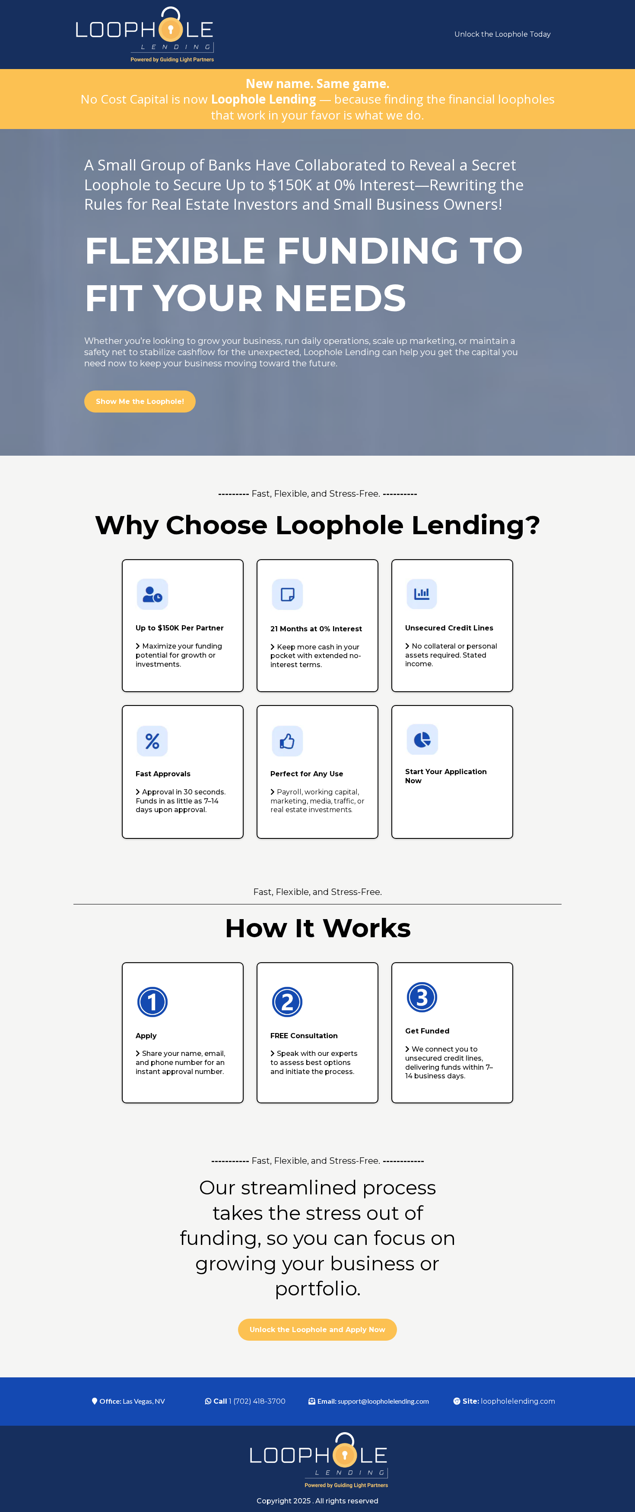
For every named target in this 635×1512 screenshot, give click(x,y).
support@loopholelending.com (383, 1401)
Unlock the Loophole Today (502, 34)
